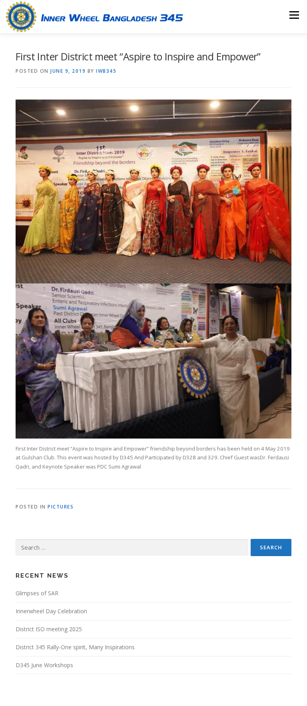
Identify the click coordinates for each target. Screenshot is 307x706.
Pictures (61, 506)
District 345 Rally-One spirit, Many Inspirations (75, 647)
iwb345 (106, 71)
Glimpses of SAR (37, 593)
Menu (294, 14)
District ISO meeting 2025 (49, 629)
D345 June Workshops (44, 665)
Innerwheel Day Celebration (51, 611)
